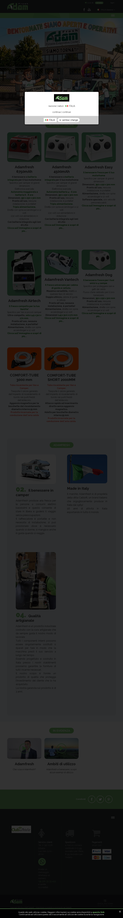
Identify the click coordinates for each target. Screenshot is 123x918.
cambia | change (69, 120)
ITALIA (51, 120)
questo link (98, 912)
